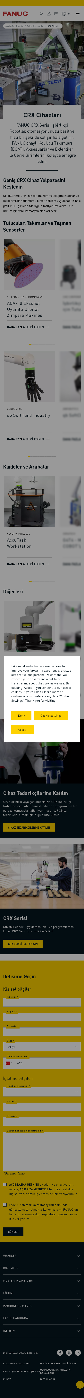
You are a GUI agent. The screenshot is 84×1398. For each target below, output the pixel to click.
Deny (21, 715)
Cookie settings (51, 715)
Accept (23, 729)
